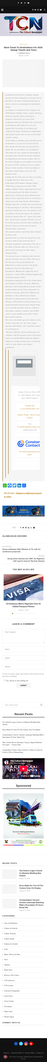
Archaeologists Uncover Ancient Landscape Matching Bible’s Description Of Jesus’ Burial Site (23, 736)
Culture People (9, 939)
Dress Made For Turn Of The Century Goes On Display (21, 729)
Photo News (8, 970)
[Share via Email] (34, 527)
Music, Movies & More (12, 954)
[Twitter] (21, 3)
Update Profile (23, 414)
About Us (6, 1053)
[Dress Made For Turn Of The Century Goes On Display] (9, 889)
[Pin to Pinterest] (26, 527)
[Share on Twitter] (23, 527)
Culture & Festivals (10, 928)
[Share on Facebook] (20, 527)
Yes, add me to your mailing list (17, 680)
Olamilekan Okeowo (24, 53)
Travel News (8, 996)
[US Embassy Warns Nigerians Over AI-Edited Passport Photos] (23, 587)
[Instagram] (25, 3)
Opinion (7, 965)
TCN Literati (8, 985)
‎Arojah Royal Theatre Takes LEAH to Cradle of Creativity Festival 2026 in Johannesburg (22, 751)
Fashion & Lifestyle (11, 944)
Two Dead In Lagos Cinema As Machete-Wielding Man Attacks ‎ (30, 873)
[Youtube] (28, 3)
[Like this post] (16, 527)
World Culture (9, 1017)
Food (6, 949)
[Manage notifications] (5, 1057)
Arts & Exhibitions (10, 923)
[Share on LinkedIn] (28, 527)
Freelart (23, 1059)
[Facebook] (18, 3)
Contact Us (40, 1053)
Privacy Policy (30, 1053)
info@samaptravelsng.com (30, 426)
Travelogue (8, 1006)
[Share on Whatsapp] (31, 527)
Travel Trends (23, 44)
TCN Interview (9, 980)
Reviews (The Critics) (11, 975)
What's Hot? (8, 1011)
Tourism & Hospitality (12, 991)
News (6, 959)
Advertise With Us (17, 1053)
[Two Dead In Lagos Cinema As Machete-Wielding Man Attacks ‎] (9, 874)
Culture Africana (10, 933)
